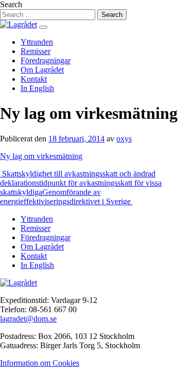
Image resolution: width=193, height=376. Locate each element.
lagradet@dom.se (28, 318)
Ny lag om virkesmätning (41, 156)
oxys (124, 138)
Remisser (35, 51)
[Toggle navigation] (43, 27)
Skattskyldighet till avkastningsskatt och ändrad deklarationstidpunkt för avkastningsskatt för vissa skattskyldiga (81, 182)
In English (37, 88)
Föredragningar (46, 60)
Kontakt (34, 79)
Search (11, 4)
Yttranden (37, 42)
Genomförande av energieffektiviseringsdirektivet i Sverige (66, 197)
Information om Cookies (39, 363)
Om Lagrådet (42, 69)
